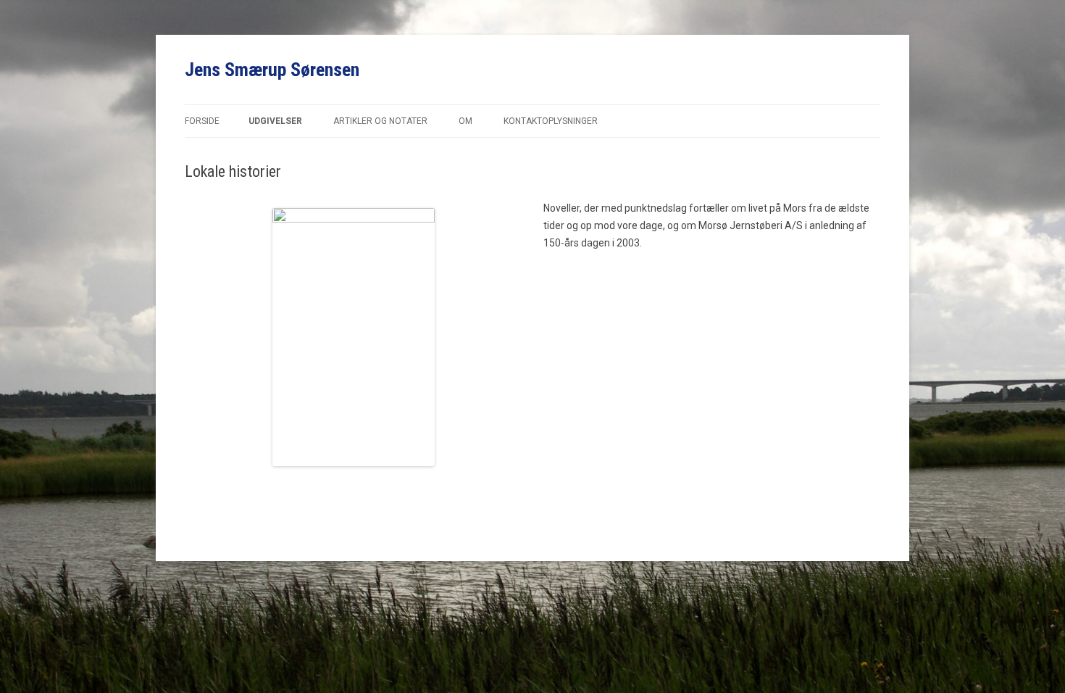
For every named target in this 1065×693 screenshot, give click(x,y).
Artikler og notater (380, 121)
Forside (202, 121)
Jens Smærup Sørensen (272, 69)
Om (465, 121)
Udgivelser (275, 121)
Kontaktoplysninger (551, 121)
